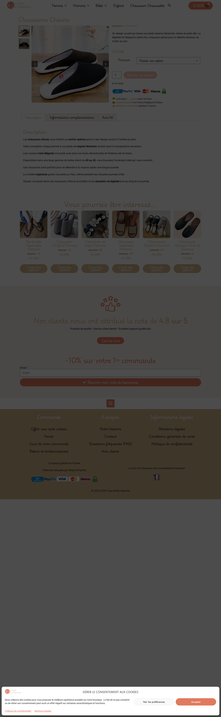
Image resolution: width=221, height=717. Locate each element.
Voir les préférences (154, 702)
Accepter (196, 702)
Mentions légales (42, 711)
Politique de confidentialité (18, 711)
